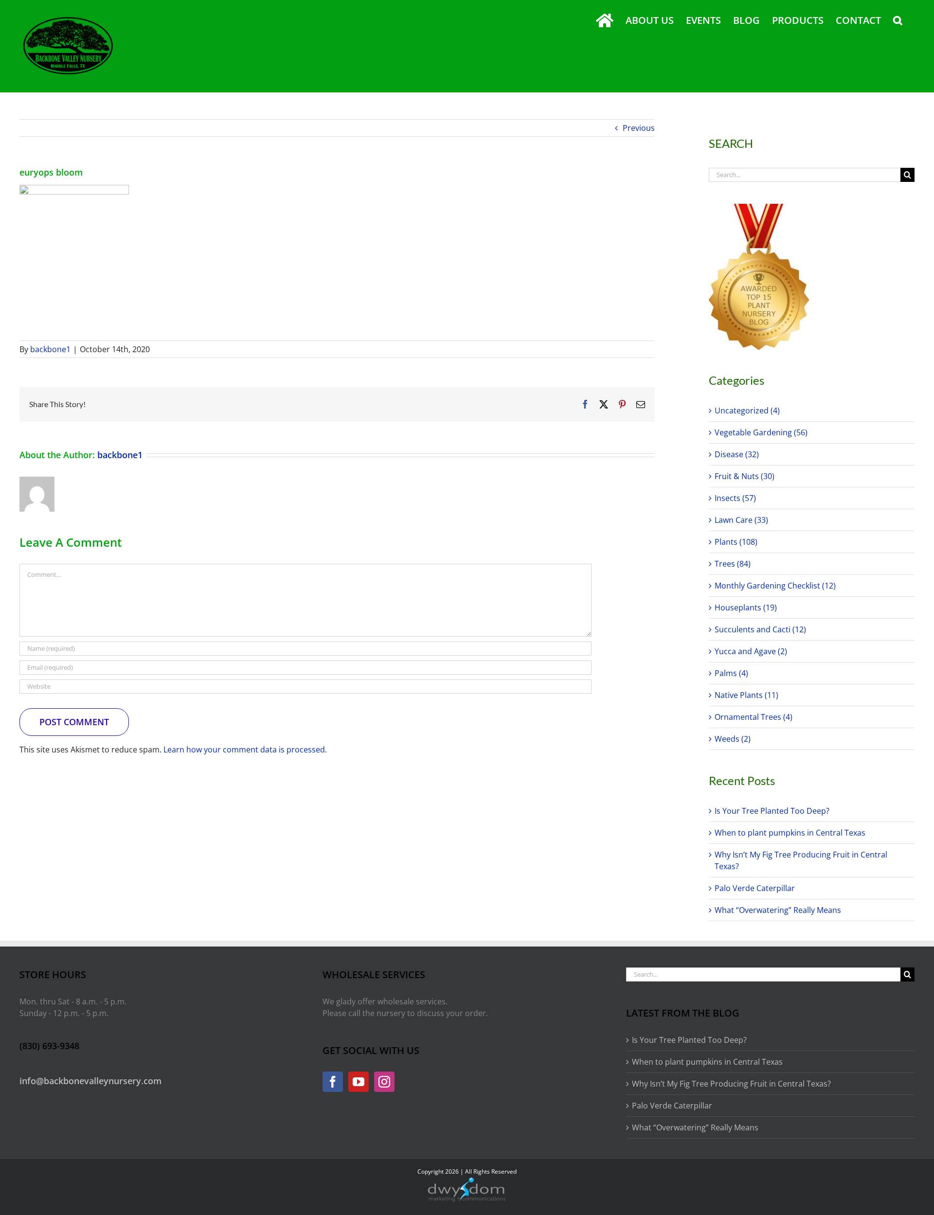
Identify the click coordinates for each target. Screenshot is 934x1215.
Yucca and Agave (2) (751, 651)
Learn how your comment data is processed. (245, 749)
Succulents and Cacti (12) (760, 629)
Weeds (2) (733, 738)
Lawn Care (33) (741, 520)
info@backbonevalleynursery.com (90, 1081)
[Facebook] (333, 1082)
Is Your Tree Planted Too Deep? (772, 810)
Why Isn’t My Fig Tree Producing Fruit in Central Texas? (731, 1083)
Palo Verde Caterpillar (755, 888)
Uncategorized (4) (747, 410)
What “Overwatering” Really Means (778, 910)
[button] (897, 20)
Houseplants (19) (746, 607)
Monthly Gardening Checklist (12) (775, 585)
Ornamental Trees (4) (753, 717)
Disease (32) (737, 454)
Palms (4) (731, 673)
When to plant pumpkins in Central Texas (790, 832)
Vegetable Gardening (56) (761, 432)
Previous (639, 128)
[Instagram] (384, 1082)
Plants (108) (736, 541)
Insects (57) (735, 498)
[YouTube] (358, 1082)
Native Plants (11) (746, 695)
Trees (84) (733, 563)
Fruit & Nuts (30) (744, 476)
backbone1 (50, 349)
